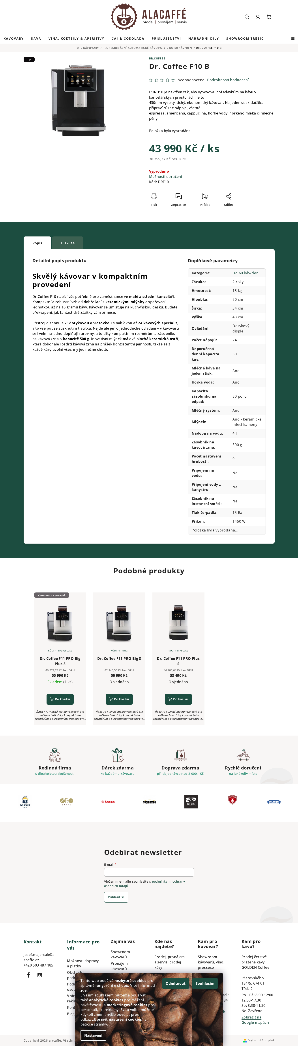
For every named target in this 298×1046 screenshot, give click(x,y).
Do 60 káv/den (245, 273)
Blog (71, 1013)
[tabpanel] (25, 803)
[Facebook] (29, 975)
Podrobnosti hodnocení (228, 79)
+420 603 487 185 (38, 965)
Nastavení (93, 1035)
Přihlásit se (116, 897)
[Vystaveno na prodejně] (60, 623)
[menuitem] (13, 38)
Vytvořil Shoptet (261, 1040)
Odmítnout (176, 983)
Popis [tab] (37, 243)
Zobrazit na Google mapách (255, 1020)
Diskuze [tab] (68, 243)
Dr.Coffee (157, 58)
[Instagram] (40, 975)
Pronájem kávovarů (119, 966)
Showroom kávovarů (120, 954)
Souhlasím (205, 983)
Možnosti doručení (165, 176)
